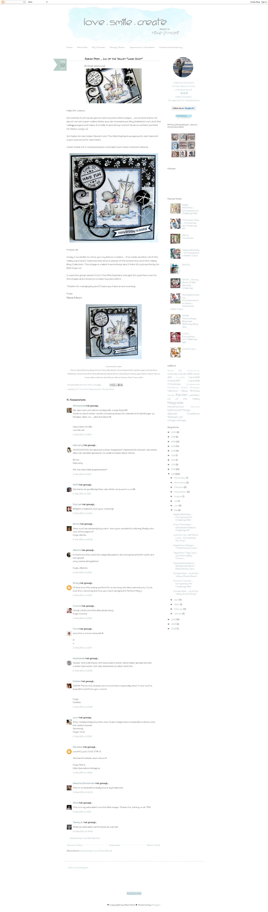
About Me (82, 47)
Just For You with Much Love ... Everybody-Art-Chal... (185, 538)
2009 (174, 624)
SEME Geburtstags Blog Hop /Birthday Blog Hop (190, 321)
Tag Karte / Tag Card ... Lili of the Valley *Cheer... (185, 555)
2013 (173, 464)
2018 (173, 441)
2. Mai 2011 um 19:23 (82, 434)
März (177, 604)
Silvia (76, 803)
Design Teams (117, 47)
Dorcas (77, 504)
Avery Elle (175, 370)
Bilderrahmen (193, 370)
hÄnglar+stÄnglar (177, 420)
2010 (173, 619)
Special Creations (184, 413)
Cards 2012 (185, 373)
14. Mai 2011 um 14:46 (83, 831)
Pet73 (75, 484)
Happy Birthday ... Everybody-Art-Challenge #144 (182, 517)
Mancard (195, 407)
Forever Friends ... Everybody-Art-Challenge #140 (183, 584)
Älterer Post (153, 845)
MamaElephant (176, 406)
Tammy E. (78, 822)
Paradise (78, 747)
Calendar (173, 374)
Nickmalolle (79, 658)
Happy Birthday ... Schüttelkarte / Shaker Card (190, 253)
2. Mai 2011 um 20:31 (82, 513)
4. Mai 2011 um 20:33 (83, 792)
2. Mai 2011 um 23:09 (82, 707)
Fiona (76, 629)
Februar (178, 609)
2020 (174, 432)
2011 (173, 474)
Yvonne (77, 606)
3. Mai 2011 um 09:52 (82, 772)
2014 (173, 460)
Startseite (114, 845)
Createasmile (193, 384)
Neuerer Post (74, 845)
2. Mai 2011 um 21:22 (82, 572)
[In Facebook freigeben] (119, 385)
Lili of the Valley (184, 398)
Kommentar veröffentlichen (85, 838)
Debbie (77, 681)
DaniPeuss (173, 387)
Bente (76, 524)
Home (70, 47)
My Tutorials (98, 47)
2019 (173, 437)
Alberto (77, 550)
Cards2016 (194, 377)
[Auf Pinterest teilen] (121, 385)
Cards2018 (194, 380)
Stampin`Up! (175, 416)
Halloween (173, 391)
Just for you (189, 349)
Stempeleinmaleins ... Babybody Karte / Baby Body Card (184, 566)
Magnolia (175, 402)
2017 (173, 446)
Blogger (156, 905)
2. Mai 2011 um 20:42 (83, 539)
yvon (75, 717)
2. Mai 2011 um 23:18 (82, 736)
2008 (174, 628)
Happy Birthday (190, 391)
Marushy (78, 445)
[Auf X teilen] (116, 385)
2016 (173, 451)
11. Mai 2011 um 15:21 (82, 812)
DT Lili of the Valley (85, 389)
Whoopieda (79, 405)
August (178, 496)
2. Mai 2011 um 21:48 (82, 618)
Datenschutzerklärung (170, 47)
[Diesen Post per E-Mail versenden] (111, 385)
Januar (178, 613)
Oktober (179, 487)
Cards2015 (180, 377)
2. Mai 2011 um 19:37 (82, 474)
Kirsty (76, 583)
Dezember (180, 478)
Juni (176, 505)
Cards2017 (174, 380)
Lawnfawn (194, 395)
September (180, 492)
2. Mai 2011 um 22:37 (82, 648)
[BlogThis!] (113, 385)
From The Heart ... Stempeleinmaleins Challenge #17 (184, 527)
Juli (176, 501)
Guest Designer (190, 387)
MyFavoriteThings (179, 410)
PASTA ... (186, 265)
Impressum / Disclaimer (142, 47)
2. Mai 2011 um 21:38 (82, 595)
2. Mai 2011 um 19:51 (82, 493)
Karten (98, 389)
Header (171, 395)
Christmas (174, 384)
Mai (176, 510)
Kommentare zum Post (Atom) (96, 850)
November (180, 482)
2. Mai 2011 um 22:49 (82, 670)
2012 (173, 469)
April (176, 600)
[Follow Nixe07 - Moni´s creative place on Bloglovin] (184, 109)
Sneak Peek (108, 389)
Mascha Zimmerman (84, 783)
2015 (173, 455)
